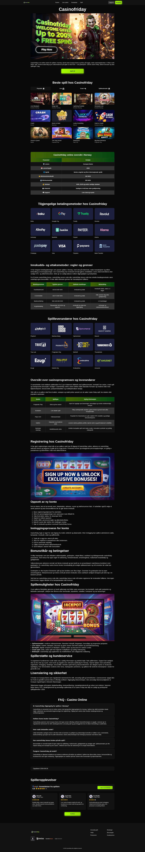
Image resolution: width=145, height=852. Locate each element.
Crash (82, 88)
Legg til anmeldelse (105, 787)
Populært (39, 88)
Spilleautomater (103, 88)
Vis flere (72, 813)
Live (61, 88)
